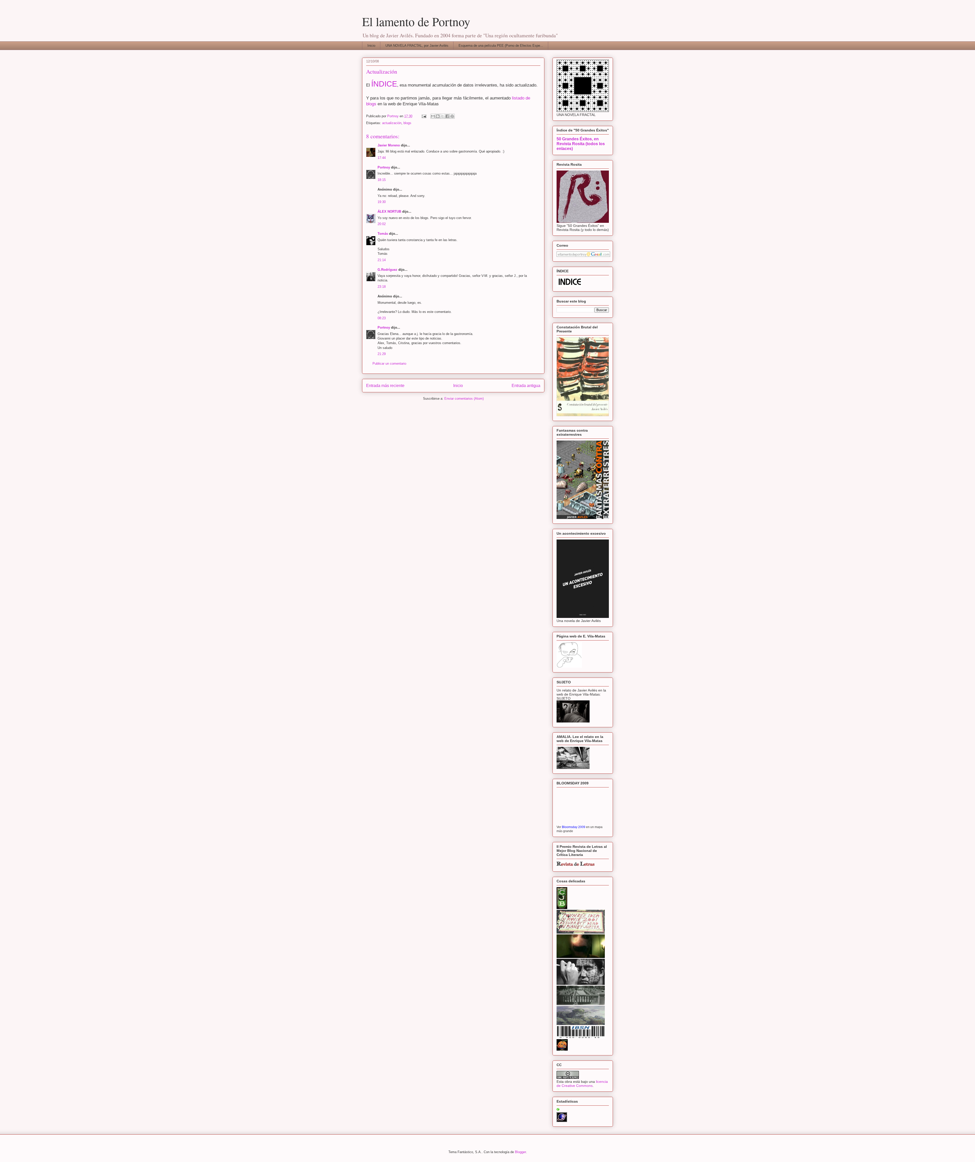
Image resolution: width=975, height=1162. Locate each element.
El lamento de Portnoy (416, 21)
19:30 (382, 202)
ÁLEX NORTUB (389, 211)
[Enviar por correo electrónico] (432, 116)
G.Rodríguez (387, 270)
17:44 (382, 158)
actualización (391, 123)
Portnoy (384, 167)
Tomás (383, 233)
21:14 (382, 260)
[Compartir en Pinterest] (452, 116)
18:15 (382, 180)
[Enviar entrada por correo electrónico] (423, 116)
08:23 (382, 318)
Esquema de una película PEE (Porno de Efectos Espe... (501, 45)
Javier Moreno (389, 145)
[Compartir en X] (442, 116)
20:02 (382, 224)
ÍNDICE (384, 83)
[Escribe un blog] (437, 116)
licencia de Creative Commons (582, 1084)
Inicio (371, 45)
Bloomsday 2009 (573, 827)
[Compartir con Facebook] (447, 116)
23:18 (382, 287)
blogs (407, 123)
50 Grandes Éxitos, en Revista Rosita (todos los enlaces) (581, 144)
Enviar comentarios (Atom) (464, 398)
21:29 (382, 354)
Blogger (520, 1152)
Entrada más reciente (385, 385)
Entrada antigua (526, 385)
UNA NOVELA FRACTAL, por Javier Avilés (416, 45)
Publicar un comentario (389, 363)
